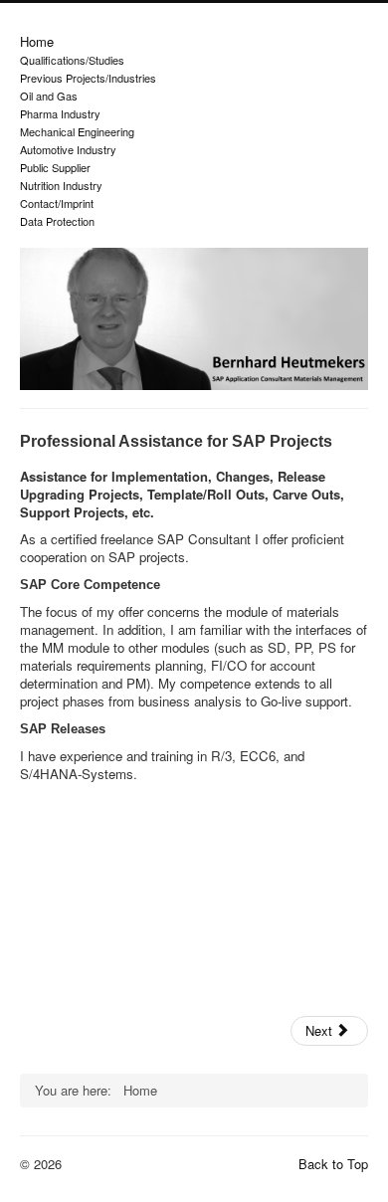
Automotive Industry (68, 149)
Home (37, 42)
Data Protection (57, 221)
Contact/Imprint (57, 203)
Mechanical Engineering (77, 131)
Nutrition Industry (61, 185)
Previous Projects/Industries (88, 78)
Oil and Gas (49, 95)
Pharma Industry (60, 113)
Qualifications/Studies (72, 60)
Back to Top (333, 1163)
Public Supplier (55, 167)
